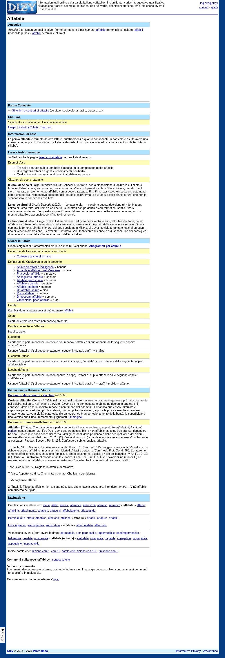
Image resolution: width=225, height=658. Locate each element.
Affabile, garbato (27, 286)
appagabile (15, 543)
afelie (46, 505)
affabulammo (70, 510)
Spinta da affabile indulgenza (35, 267)
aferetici (102, 505)
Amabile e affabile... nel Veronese (38, 270)
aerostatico (53, 525)
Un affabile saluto (28, 290)
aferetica (75, 505)
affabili (138, 29)
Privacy (2, 636)
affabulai (55, 510)
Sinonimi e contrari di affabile (30, 110)
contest (204, 7)
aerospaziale (36, 525)
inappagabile (31, 543)
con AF (55, 551)
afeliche (66, 518)
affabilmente (28, 510)
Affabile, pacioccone (30, 280)
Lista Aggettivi (17, 525)
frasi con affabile (50, 157)
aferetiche (89, 505)
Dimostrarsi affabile (29, 296)
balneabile (14, 538)
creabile (28, 538)
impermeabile (106, 532)
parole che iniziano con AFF (79, 551)
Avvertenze (210, 651)
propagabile (139, 538)
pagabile (110, 538)
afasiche (53, 518)
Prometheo (40, 651)
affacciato (100, 525)
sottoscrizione (61, 559)
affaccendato (84, 525)
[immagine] (76, 417)
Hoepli (12, 127)
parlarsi (12, 430)
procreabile (41, 538)
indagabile (96, 538)
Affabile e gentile (27, 283)
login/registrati (209, 3)
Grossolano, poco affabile (33, 300)
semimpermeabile (127, 532)
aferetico (114, 505)
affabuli (113, 518)
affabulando (88, 510)
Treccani (45, 127)
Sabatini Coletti (28, 127)
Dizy (10, 651)
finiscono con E (108, 551)
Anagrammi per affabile (105, 246)
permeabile (67, 532)
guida (214, 7)
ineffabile (83, 538)
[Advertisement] (185, 43)
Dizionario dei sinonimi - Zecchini (31, 395)
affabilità (13, 510)
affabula (43, 510)
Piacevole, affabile (28, 273)
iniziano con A (40, 551)
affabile (100, 29)
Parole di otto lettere (21, 518)
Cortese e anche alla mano (34, 256)
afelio (54, 505)
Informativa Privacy (188, 651)
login (56, 579)
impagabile (124, 538)
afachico (41, 518)
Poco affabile (25, 293)
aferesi (64, 505)
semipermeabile (86, 532)
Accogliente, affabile (30, 277)
